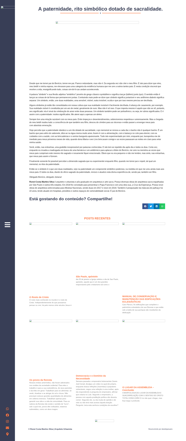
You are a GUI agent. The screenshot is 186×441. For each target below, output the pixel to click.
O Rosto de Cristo (39, 297)
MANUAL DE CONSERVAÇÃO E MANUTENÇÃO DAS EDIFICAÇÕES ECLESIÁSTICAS (141, 299)
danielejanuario (167, 429)
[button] (145, 206)
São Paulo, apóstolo (87, 276)
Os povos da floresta (40, 380)
